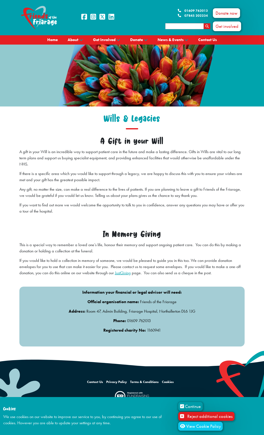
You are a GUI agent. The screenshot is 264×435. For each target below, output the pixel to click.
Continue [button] (192, 406)
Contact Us (207, 39)
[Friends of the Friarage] (39, 17)
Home (52, 39)
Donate (136, 39)
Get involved (227, 26)
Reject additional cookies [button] (210, 416)
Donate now (226, 13)
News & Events (171, 39)
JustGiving (123, 272)
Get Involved (104, 39)
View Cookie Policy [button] (203, 426)
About (73, 39)
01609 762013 (196, 10)
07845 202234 (196, 15)
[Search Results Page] (207, 26)
